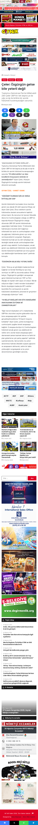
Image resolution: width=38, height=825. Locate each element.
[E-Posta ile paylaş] (19, 115)
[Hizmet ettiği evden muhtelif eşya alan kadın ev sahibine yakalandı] (10, 423)
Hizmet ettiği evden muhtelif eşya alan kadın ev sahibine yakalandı (9, 433)
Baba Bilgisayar (16, 817)
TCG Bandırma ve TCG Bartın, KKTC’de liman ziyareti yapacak (27, 433)
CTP (6, 396)
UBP (12, 405)
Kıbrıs (4, 80)
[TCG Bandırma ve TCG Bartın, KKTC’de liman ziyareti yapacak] (28, 423)
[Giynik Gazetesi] (10, 31)
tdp (30, 401)
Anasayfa (6, 75)
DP (15, 396)
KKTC (9, 401)
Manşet (12, 75)
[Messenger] (19, 110)
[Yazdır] (26, 115)
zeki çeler (24, 405)
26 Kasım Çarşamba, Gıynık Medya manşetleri (18, 711)
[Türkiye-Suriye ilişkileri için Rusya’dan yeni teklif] (28, 446)
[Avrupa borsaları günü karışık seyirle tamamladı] (10, 446)
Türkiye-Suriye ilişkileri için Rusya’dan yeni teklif (28, 455)
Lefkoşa (20, 401)
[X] (12, 110)
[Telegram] (5, 115)
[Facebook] (5, 110)
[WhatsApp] (26, 110)
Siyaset (19, 80)
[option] (19, 703)
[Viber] (12, 115)
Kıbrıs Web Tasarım (29, 817)
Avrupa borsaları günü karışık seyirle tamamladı (9, 455)
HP (22, 396)
